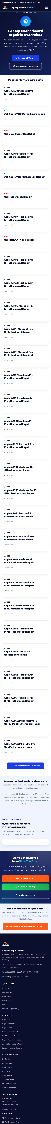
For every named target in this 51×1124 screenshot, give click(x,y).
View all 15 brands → (10, 1088)
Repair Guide (7, 1028)
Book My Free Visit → (25, 878)
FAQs (4, 1004)
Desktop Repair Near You (11, 1036)
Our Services (7, 992)
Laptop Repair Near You (11, 1032)
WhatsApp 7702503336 (27, 66)
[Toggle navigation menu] (46, 7)
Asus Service (7, 1075)
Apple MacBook (8, 1079)
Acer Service (7, 1067)
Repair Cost (6, 1019)
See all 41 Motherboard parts (27, 766)
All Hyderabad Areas (12, 1122)
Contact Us (6, 1000)
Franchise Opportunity (10, 1009)
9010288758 (33, 972)
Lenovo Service (8, 1063)
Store (23, 13)
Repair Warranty (8, 1024)
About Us (5, 988)
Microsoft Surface (9, 1083)
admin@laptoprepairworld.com (16, 976)
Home (17, 13)
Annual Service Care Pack (12, 1044)
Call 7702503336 (27, 895)
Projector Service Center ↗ (12, 1048)
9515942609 (21, 972)
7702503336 (10, 972)
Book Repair (6, 996)
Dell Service (7, 1071)
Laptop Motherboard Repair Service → (27, 926)
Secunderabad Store (12, 1118)
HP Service (6, 1059)
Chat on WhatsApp (26, 887)
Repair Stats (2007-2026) (11, 1040)
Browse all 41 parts (26, 58)
